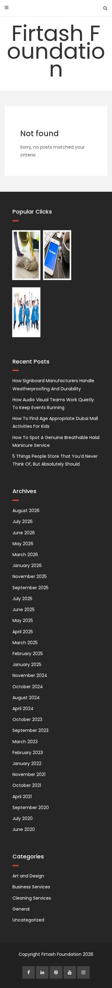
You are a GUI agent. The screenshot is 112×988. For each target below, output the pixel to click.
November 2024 (29, 675)
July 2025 (22, 598)
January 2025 (26, 664)
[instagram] (83, 972)
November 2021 (28, 774)
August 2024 (26, 697)
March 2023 (25, 742)
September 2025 (30, 588)
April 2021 (22, 796)
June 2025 (23, 609)
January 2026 (27, 565)
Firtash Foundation (56, 51)
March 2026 (25, 554)
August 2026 (26, 510)
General (21, 909)
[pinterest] (56, 972)
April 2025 (22, 632)
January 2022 (26, 763)
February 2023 (27, 752)
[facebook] (28, 972)
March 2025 (25, 643)
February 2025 (27, 653)
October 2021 (26, 785)
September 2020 (30, 807)
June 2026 (23, 533)
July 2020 (22, 818)
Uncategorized (28, 920)
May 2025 (22, 620)
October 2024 (27, 687)
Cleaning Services (31, 898)
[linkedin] (42, 972)
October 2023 (27, 719)
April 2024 (23, 708)
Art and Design (28, 876)
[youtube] (69, 972)
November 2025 (29, 576)
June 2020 (23, 829)
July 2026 (22, 521)
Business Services (31, 887)
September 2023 (30, 730)
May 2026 (22, 544)
